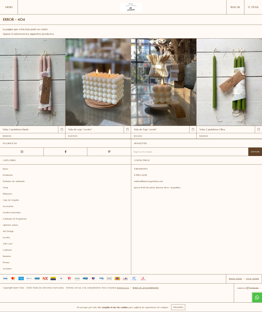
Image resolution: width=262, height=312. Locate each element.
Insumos (7, 256)
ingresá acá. (123, 287)
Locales (6, 237)
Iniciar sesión (235, 278)
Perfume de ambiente (14, 181)
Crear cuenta (252, 278)
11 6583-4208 (140, 175)
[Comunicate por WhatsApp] (257, 297)
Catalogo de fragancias (15, 218)
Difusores (7, 193)
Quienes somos (10, 225)
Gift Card (7, 243)
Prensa (6, 262)
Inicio (5, 168)
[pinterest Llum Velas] (109, 152)
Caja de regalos (11, 200)
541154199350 (140, 168)
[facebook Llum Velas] (65, 152)
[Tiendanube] (248, 288)
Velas (5, 187)
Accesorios (8, 206)
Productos (8, 175)
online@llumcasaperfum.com (148, 181)
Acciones (7, 268)
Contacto (7, 250)
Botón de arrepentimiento (146, 287)
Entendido (178, 307)
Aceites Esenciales (12, 212)
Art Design (8, 231)
